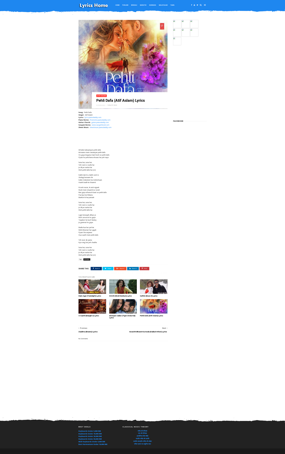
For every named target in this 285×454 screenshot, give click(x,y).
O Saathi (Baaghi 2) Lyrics (88, 316)
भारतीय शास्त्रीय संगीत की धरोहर (142, 441)
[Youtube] (194, 5)
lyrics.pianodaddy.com (93, 117)
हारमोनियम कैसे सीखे (142, 436)
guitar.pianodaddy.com (100, 122)
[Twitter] (197, 5)
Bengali (134, 5)
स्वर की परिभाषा (142, 433)
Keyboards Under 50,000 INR (90, 439)
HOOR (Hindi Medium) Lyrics (120, 296)
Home (117, 5)
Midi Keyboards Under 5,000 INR (91, 442)
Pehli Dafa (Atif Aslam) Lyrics (151, 316)
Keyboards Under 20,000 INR (90, 436)
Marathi (143, 5)
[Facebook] (191, 5)
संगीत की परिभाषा (142, 431)
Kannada (152, 5)
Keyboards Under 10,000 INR (90, 434)
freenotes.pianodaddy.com (100, 120)
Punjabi (125, 5)
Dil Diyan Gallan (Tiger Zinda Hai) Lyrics (122, 317)
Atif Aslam (101, 95)
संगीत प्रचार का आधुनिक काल (142, 444)
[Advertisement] (123, 394)
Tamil (172, 5)
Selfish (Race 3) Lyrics (148, 296)
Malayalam (163, 5)
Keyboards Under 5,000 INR (89, 431)
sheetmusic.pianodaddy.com (100, 127)
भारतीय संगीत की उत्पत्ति (142, 438)
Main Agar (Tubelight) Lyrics (89, 296)
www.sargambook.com (100, 125)
